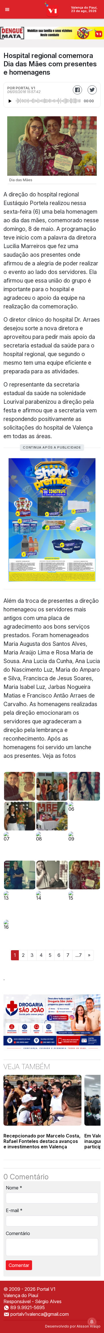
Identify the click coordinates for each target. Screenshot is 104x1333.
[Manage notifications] (91, 1321)
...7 (78, 955)
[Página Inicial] (52, 9)
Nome (14, 1187)
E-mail (14, 1210)
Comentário (18, 1233)
